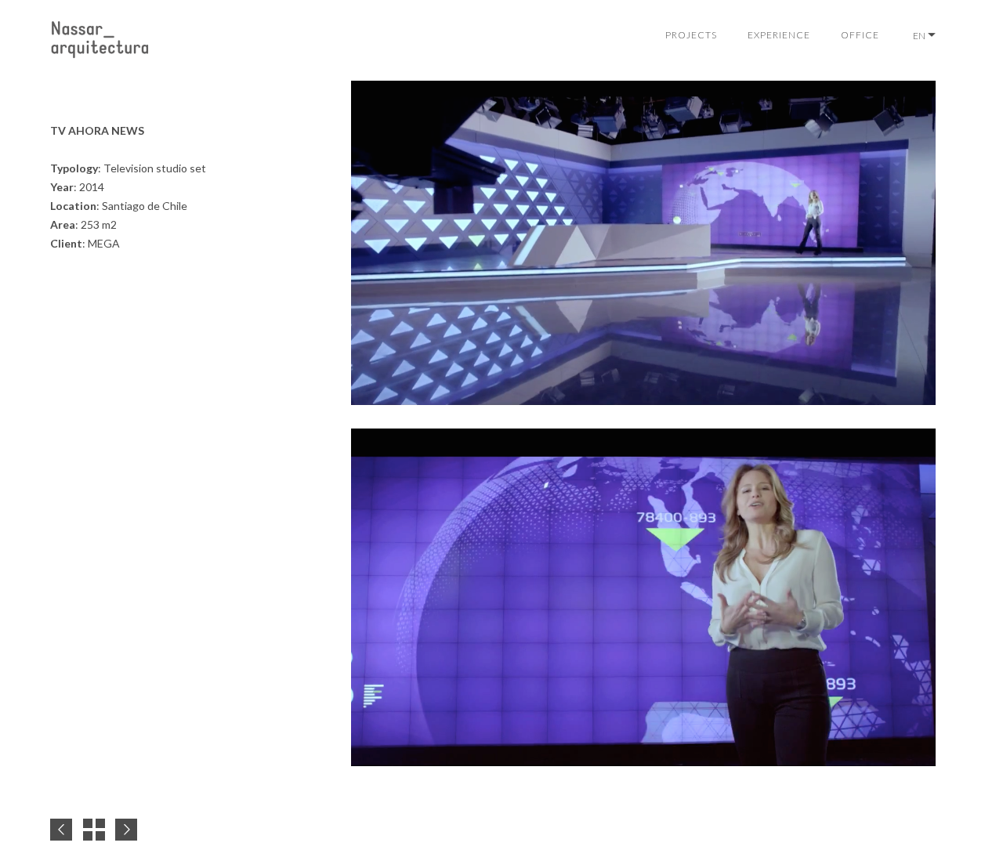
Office (860, 35)
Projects (691, 35)
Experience (779, 35)
